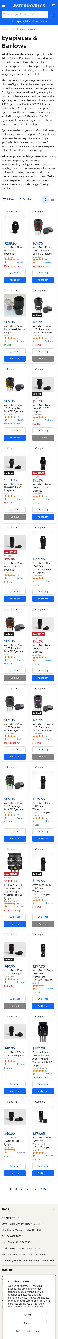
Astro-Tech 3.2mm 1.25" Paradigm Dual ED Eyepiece (42, 727)
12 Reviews (20, 658)
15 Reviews (20, 577)
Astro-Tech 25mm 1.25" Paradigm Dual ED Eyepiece (14, 648)
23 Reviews (49, 261)
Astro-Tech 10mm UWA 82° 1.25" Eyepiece (42, 408)
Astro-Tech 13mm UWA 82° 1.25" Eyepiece (14, 566)
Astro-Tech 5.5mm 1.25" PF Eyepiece (14, 1054)
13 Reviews (49, 339)
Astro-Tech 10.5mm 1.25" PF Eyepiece (14, 1140)
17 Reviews (49, 419)
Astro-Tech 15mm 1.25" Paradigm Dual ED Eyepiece (14, 727)
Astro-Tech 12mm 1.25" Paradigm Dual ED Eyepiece (42, 250)
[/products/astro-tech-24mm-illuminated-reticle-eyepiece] (15, 305)
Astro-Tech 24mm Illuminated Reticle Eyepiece (14, 329)
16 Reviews (20, 737)
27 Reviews (20, 905)
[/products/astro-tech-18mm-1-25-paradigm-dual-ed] (15, 782)
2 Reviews (49, 987)
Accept (27, 1314)
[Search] (52, 14)
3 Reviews (49, 1154)
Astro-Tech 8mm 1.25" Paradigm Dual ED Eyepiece (13, 408)
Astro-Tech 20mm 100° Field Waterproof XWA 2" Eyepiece (42, 567)
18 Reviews (20, 418)
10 (34, 1188)
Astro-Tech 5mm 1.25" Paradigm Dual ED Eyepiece (42, 329)
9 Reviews (21, 339)
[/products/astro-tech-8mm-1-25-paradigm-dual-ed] (15, 384)
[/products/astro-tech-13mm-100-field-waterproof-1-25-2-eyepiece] (43, 782)
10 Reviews (49, 659)
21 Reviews (20, 261)
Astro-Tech (9, 256)
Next (43, 1188)
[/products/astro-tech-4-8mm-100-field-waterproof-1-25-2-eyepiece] (43, 949)
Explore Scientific (11, 901)
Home (5, 29)
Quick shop (15, 272)
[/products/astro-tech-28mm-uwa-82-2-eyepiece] (15, 226)
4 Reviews (49, 580)
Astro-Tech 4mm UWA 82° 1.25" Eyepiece (41, 487)
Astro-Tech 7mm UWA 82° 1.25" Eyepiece (13, 487)
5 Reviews (49, 819)
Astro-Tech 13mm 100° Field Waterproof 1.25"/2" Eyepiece (42, 807)
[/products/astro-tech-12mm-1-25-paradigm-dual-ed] (43, 226)
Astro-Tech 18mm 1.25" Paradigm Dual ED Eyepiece (14, 806)
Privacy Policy (35, 1306)
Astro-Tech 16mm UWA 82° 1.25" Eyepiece (42, 648)
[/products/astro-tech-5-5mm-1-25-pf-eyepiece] (15, 1031)
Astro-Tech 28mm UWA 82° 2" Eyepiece (14, 250)
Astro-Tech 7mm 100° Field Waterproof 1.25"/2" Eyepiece (42, 889)
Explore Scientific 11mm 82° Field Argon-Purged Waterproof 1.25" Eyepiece (42, 1059)
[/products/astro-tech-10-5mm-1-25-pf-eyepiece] (15, 1117)
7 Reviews (21, 1062)
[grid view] (45, 199)
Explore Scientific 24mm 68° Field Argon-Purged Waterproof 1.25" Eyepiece (14, 891)
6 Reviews (21, 981)
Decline (27, 1323)
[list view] (52, 199)
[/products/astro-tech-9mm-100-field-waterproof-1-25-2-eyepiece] (43, 1117)
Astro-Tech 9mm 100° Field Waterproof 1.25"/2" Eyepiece (42, 1142)
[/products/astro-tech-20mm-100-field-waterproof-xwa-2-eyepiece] (43, 542)
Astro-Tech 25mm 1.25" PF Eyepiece (14, 972)
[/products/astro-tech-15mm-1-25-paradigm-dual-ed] (15, 703)
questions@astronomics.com (24, 1248)
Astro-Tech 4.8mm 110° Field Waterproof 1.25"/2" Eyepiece (42, 975)
